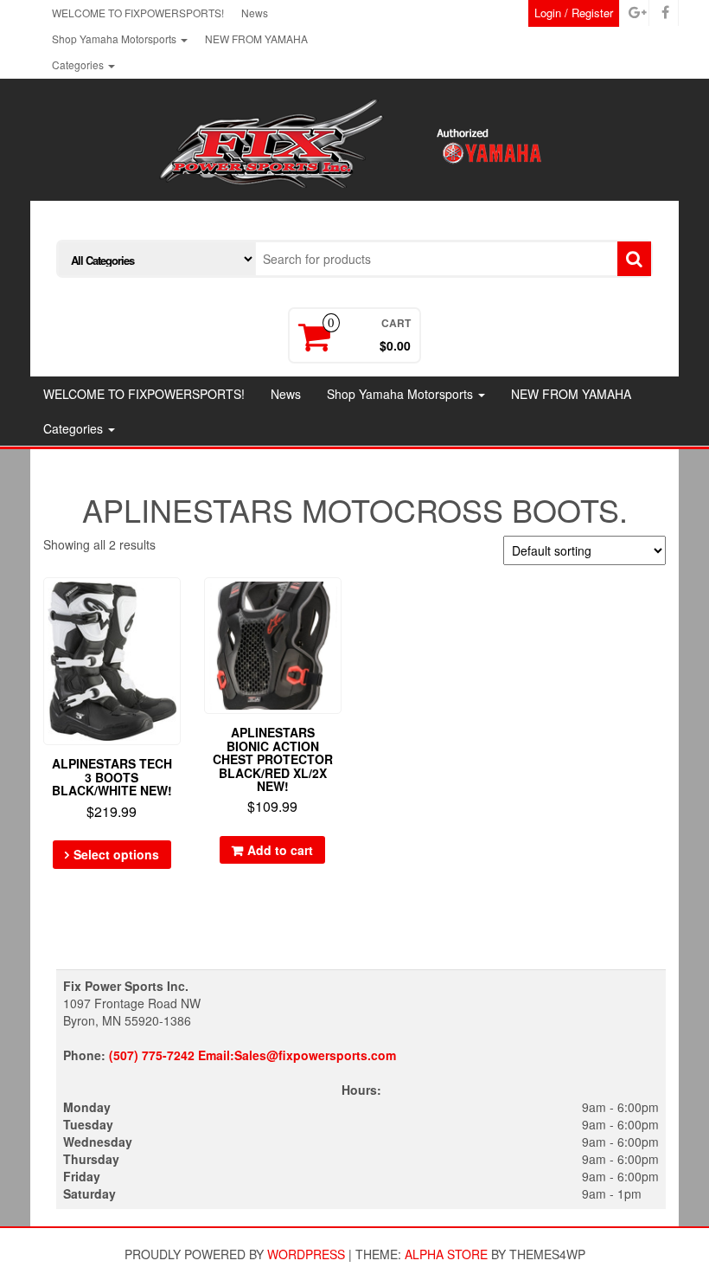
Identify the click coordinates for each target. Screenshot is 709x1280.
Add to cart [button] (280, 850)
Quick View (172, 602)
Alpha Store (446, 1254)
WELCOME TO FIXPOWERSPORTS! (138, 12)
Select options (116, 854)
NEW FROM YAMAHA (256, 38)
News (254, 12)
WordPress (306, 1254)
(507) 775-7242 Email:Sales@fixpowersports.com (252, 1055)
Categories (79, 64)
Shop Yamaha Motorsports (115, 38)
